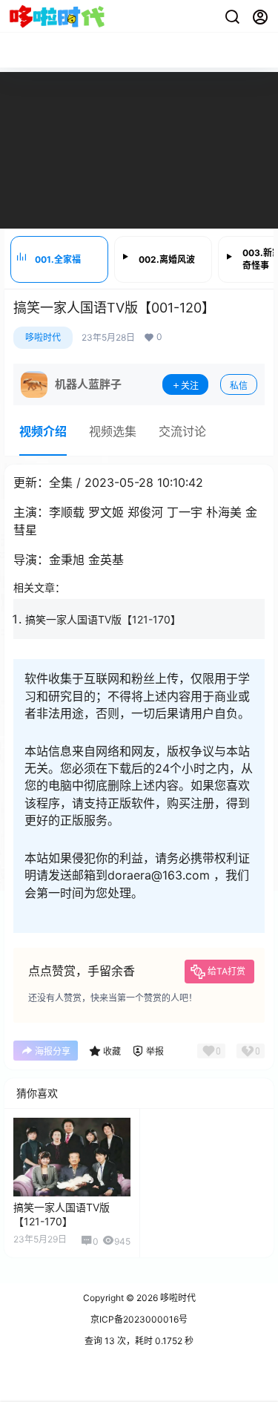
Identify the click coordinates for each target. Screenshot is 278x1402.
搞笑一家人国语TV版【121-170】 (103, 619)
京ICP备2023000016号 (139, 1319)
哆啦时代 (43, 337)
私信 (239, 385)
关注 (190, 385)
